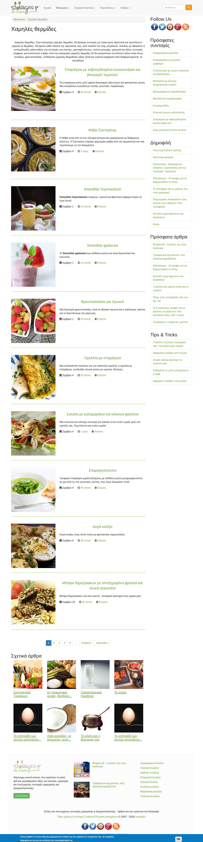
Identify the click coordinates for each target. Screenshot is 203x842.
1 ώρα (84, 431)
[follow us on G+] (177, 26)
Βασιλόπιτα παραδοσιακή (167, 98)
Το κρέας (120, 692)
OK (178, 839)
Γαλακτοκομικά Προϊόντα (91, 694)
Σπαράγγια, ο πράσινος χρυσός (170, 322)
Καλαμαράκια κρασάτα (165, 53)
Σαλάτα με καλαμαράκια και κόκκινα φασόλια (102, 414)
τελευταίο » (102, 643)
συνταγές (140, 816)
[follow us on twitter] (162, 26)
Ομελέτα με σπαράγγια (102, 358)
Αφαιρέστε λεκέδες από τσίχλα (170, 353)
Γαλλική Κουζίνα (149, 768)
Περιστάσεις (107, 7)
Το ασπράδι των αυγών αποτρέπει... (27, 737)
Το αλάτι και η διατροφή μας (90, 737)
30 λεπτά (86, 540)
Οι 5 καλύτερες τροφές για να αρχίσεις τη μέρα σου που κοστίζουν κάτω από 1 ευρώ (169, 312)
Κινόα (156, 224)
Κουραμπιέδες (161, 105)
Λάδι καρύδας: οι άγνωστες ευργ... (59, 737)
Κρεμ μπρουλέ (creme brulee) (169, 130)
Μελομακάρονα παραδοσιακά (169, 91)
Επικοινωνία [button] (22, 795)
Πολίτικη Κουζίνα (150, 796)
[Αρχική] (26, 7)
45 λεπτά (86, 487)
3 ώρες (84, 151)
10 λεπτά (86, 206)
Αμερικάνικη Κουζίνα (152, 763)
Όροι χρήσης (65, 816)
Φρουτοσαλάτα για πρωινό (102, 302)
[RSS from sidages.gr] (185, 26)
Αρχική (47, 7)
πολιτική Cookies (83, 816)
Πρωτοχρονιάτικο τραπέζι (167, 150)
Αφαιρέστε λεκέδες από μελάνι (170, 381)
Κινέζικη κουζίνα (149, 786)
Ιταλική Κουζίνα (149, 782)
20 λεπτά (86, 92)
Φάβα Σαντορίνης (102, 130)
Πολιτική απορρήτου (106, 816)
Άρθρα (125, 7)
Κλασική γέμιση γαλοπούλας (169, 112)
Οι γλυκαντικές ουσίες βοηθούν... (59, 694)
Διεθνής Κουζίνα (149, 772)
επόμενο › (86, 643)
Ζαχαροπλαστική (84, 7)
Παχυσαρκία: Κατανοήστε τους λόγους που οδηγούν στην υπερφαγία (170, 203)
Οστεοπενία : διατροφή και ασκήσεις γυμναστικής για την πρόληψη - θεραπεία (169, 168)
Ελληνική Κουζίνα (150, 777)
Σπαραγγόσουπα (102, 470)
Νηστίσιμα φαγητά (163, 157)
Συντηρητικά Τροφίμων (22, 694)
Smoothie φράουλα (102, 245)
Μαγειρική (62, 7)
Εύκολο (102, 92)
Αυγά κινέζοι (102, 527)
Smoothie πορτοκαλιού (102, 189)
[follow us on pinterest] (170, 26)
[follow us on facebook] (154, 26)
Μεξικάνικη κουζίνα (151, 791)
